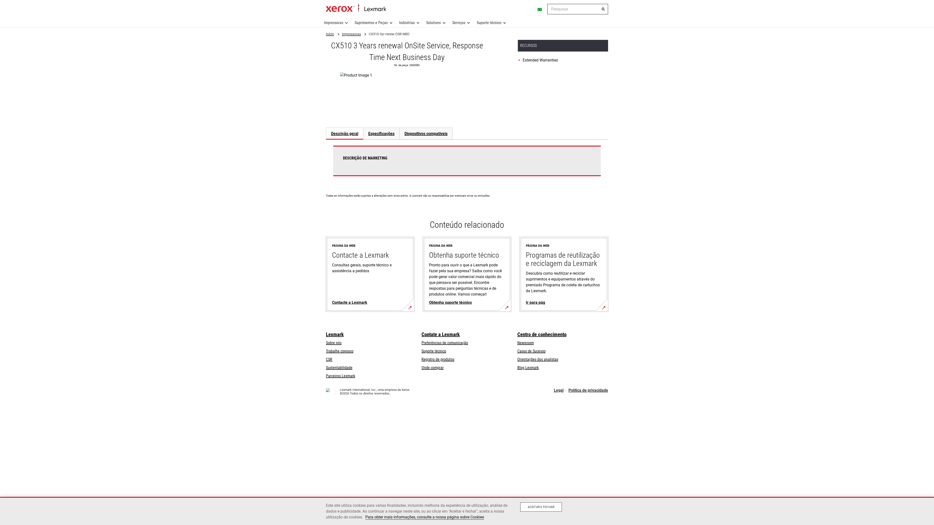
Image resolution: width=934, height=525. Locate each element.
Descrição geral (344, 133)
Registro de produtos (438, 359)
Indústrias (407, 22)
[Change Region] (540, 9)
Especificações (381, 133)
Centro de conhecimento (541, 334)
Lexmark (335, 334)
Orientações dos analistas (537, 359)
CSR (329, 359)
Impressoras (333, 22)
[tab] (344, 134)
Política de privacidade (588, 390)
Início (356, 8)
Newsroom (525, 343)
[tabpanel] (467, 164)
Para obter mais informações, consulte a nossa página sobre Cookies (424, 517)
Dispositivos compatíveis (426, 133)
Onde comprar (433, 367)
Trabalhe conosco (339, 351)
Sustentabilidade (339, 367)
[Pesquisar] (603, 9)
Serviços (458, 22)
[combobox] (577, 9)
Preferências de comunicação (445, 343)
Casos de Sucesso (531, 351)
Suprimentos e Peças (371, 22)
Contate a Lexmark (441, 334)
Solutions (433, 22)
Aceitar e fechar (541, 507)
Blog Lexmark (528, 367)
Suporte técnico (489, 22)
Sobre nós (333, 343)
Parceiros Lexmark (340, 376)
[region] (467, 511)
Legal (559, 390)
